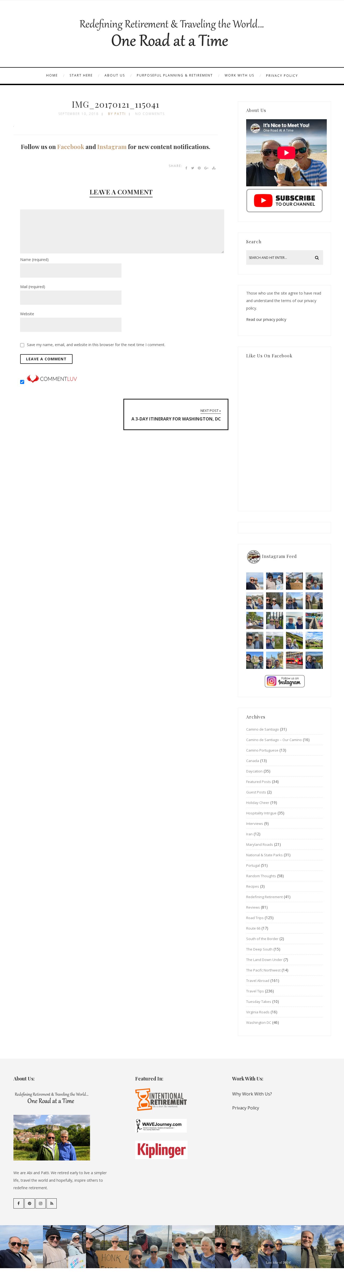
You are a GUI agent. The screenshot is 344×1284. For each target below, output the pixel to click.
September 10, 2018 (78, 113)
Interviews (254, 823)
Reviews (253, 907)
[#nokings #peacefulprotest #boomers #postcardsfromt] (274, 581)
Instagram (112, 147)
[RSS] (51, 1203)
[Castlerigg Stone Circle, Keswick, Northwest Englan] (274, 640)
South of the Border (262, 938)
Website (27, 313)
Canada (252, 760)
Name (34, 259)
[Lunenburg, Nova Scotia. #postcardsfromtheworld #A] (314, 620)
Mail (32, 286)
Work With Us (239, 75)
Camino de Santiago (262, 729)
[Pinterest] (29, 1203)
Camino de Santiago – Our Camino (274, 739)
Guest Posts (256, 792)
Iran (249, 834)
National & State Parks (264, 855)
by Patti (117, 113)
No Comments (150, 113)
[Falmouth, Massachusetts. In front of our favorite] (254, 601)
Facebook (70, 147)
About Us (115, 75)
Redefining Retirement (264, 896)
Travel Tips (255, 991)
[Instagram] (40, 1203)
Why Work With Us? (252, 1094)
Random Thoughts (261, 875)
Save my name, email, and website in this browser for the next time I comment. (96, 344)
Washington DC (258, 1022)
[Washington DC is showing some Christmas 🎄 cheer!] (314, 601)
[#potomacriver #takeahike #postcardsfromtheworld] (294, 601)
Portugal (253, 865)
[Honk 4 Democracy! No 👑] (294, 581)
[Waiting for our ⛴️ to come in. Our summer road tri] (254, 640)
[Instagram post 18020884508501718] (314, 640)
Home (52, 75)
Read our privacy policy (266, 319)
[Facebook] (18, 1203)
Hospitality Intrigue (261, 813)
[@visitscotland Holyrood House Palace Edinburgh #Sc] (254, 660)
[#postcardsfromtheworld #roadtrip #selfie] (314, 581)
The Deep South (259, 949)
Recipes (252, 886)
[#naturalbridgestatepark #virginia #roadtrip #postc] (274, 601)
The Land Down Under (264, 959)
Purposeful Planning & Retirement (175, 75)
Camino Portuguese (262, 750)
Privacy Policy (282, 75)
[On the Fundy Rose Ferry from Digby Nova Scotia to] (294, 620)
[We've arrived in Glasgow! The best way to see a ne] (294, 660)
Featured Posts (258, 781)
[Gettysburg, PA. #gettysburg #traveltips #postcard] (254, 620)
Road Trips (255, 917)
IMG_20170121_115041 (115, 104)
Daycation (254, 771)
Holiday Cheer (257, 802)
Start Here (81, 75)
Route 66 (253, 928)
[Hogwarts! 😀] (274, 660)
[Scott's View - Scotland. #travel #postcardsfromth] (314, 660)
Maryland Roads (259, 844)
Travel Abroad (257, 980)
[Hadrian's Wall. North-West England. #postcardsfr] (294, 640)
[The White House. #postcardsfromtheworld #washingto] (274, 620)
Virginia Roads (258, 1012)
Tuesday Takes (258, 1001)
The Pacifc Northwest (263, 970)
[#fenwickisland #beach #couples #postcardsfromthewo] (254, 581)
